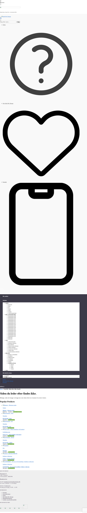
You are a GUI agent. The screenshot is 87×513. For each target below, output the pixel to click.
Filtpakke (5, 450)
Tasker (4, 408)
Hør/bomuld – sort (7, 426)
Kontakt (5, 182)
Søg (18, 22)
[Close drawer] (0, 4)
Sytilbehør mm (6, 432)
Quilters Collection (7, 456)
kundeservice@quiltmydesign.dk (12, 481)
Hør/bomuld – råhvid (7, 442)
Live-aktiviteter (6, 494)
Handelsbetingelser (7, 498)
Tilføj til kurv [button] (11, 420)
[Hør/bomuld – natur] (41, 413)
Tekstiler (5, 416)
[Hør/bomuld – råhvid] (41, 437)
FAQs (4, 25)
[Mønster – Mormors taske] (41, 405)
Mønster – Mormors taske (8, 410)
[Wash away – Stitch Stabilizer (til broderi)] (41, 429)
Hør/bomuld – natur (7, 418)
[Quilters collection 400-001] (41, 453)
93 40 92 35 (7, 486)
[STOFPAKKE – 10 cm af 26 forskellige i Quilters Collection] (41, 461)
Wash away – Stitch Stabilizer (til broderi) (12, 434)
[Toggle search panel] (0, 20)
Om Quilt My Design (8, 103)
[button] (2, 289)
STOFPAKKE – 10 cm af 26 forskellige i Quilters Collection (16, 466)
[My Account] (1, 18)
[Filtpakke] (41, 445)
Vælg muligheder (17, 412)
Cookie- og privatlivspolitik (9, 499)
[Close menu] (0, 1)
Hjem (1, 389)
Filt (3, 448)
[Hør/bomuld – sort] (41, 421)
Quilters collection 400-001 (9, 458)
